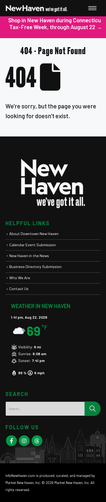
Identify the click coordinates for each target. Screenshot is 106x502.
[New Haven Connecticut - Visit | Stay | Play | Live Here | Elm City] (36, 8)
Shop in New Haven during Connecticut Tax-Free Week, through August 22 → (53, 23)
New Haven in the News (29, 255)
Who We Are (19, 277)
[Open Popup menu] (92, 8)
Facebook (11, 440)
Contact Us (19, 288)
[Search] (93, 408)
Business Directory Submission (35, 266)
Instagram (24, 440)
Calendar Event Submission (32, 244)
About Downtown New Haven (34, 233)
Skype (37, 440)
